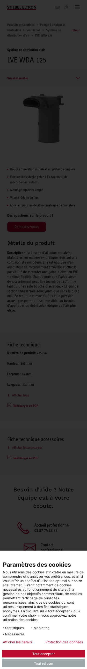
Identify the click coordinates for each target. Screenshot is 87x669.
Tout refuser (43, 663)
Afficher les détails (17, 642)
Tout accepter (43, 654)
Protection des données (64, 642)
